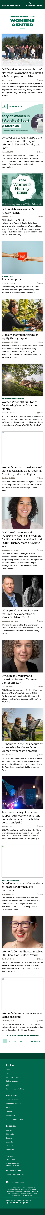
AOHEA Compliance (28, 1188)
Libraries (9, 1111)
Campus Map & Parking (15, 1089)
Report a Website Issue (14, 1119)
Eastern (9, 1138)
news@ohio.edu (15, 1170)
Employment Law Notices (15, 1190)
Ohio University (15, 1200)
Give (8, 1073)
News (8, 1107)
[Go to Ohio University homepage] (11, 6)
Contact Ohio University (15, 1174)
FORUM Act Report (30, 1190)
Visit (7, 1085)
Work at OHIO (11, 1115)
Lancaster (9, 1142)
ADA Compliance (15, 1188)
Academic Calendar (13, 1103)
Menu (40, 4)
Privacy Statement (26, 1194)
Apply (8, 1069)
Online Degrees (12, 1081)
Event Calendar (12, 1100)
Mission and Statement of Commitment (18, 1192)
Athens (8, 1130)
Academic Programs (13, 1077)
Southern (9, 1146)
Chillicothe (10, 1134)
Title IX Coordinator (27, 1195)
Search (30, 5)
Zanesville (10, 1149)
